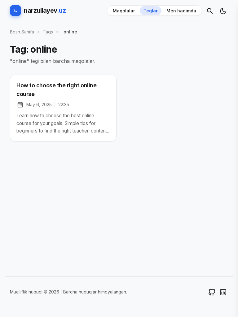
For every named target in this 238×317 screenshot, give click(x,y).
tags (48, 31)
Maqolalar (124, 10)
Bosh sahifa (22, 31)
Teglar (150, 10)
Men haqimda (181, 10)
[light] (222, 10)
